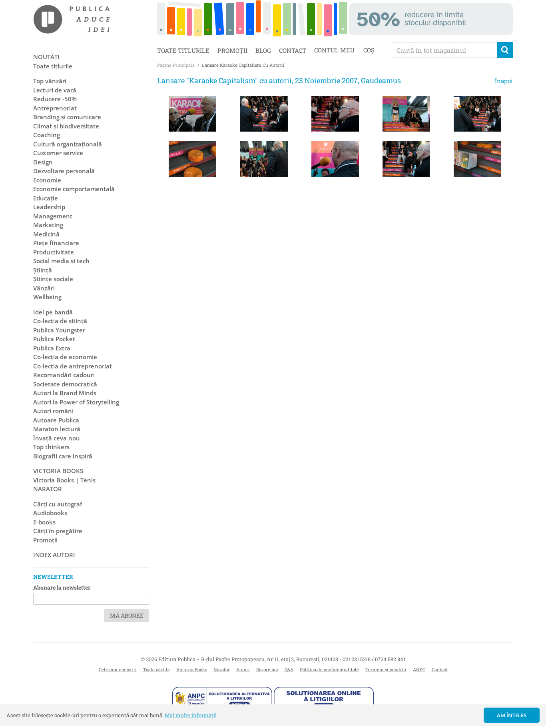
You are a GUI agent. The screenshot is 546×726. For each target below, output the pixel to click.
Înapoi (504, 80)
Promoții (232, 50)
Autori (243, 669)
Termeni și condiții (386, 669)
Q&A (289, 669)
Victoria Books (191, 669)
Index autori (54, 555)
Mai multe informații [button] (191, 715)
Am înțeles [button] (512, 715)
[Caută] (505, 50)
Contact (292, 50)
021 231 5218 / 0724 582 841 (374, 659)
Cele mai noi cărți (118, 669)
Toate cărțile (156, 669)
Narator (221, 669)
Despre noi (267, 669)
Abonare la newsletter (61, 587)
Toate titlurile (183, 50)
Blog (263, 50)
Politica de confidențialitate (329, 669)
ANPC (419, 669)
